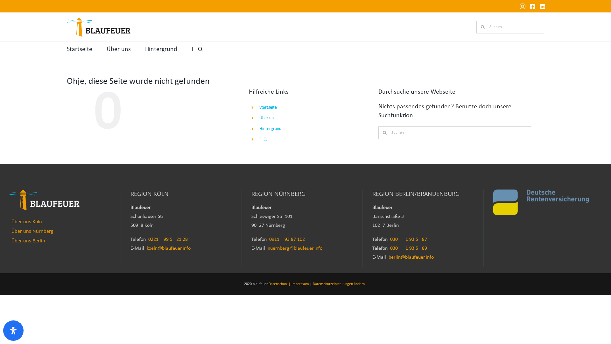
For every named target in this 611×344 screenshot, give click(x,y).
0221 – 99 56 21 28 (168, 239)
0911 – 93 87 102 (287, 239)
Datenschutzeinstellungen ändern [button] (339, 284)
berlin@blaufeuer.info (411, 257)
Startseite (79, 49)
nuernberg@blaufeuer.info (295, 248)
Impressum (300, 284)
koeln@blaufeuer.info (169, 248)
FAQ (197, 49)
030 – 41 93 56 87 (408, 239)
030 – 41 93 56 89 (408, 248)
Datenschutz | (280, 284)
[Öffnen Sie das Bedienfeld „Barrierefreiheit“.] (13, 330)
